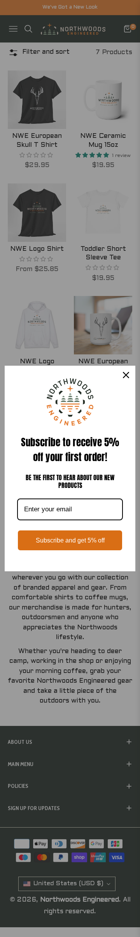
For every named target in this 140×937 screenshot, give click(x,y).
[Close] (126, 375)
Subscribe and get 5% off (70, 540)
